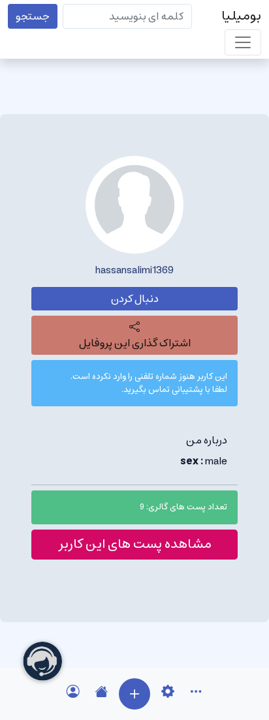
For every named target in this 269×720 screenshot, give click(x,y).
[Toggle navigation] (243, 42)
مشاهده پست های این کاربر (135, 544)
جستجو (33, 16)
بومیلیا (241, 16)
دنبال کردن (135, 299)
